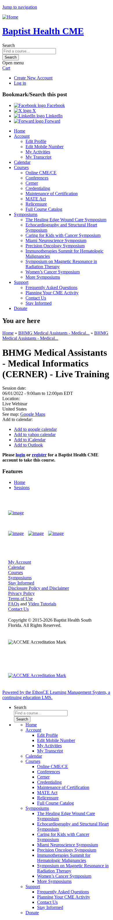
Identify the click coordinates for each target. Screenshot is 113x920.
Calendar (22, 162)
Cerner (31, 183)
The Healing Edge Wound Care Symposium (65, 219)
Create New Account (33, 77)
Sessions (22, 487)
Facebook (55, 105)
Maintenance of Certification (51, 193)
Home (19, 130)
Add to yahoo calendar (35, 434)
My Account (19, 562)
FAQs (13, 603)
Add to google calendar (35, 429)
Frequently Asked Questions (51, 287)
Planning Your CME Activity (52, 292)
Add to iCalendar (29, 439)
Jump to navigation (19, 7)
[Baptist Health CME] (16, 513)
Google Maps (32, 414)
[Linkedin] (56, 533)
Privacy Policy (21, 593)
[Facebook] (16, 533)
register (39, 454)
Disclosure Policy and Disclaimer (38, 588)
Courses (21, 167)
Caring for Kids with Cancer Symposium (63, 235)
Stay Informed (38, 303)
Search (8, 45)
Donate (20, 308)
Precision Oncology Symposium (55, 245)
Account (22, 136)
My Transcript (38, 157)
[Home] (10, 16)
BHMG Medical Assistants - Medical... (54, 333)
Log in (20, 83)
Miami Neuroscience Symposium (55, 240)
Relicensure (36, 204)
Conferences (36, 177)
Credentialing (37, 188)
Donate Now (88, 513)
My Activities (37, 151)
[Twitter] (36, 533)
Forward (51, 121)
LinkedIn (54, 115)
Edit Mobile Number (44, 146)
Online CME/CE (41, 172)
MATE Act (35, 198)
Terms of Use (20, 598)
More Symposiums (42, 277)
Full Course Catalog (43, 209)
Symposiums (25, 214)
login (20, 454)
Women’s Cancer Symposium (52, 271)
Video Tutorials (42, 603)
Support (21, 282)
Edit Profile (35, 141)
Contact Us (35, 297)
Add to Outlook (28, 444)
